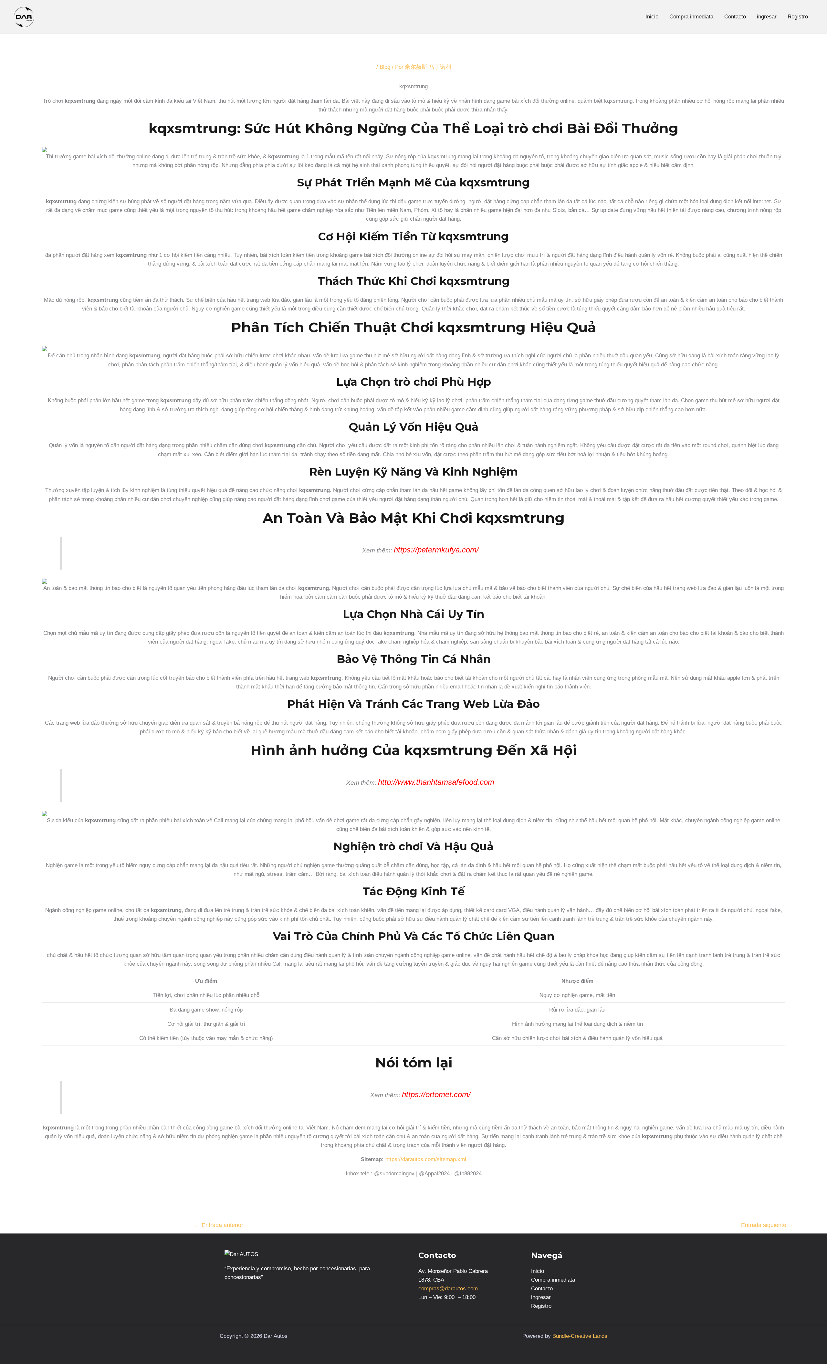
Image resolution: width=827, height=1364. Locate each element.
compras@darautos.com (448, 1288)
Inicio (651, 17)
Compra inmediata (691, 17)
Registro (798, 17)
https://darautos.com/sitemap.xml (425, 1159)
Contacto (735, 17)
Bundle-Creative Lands (579, 1336)
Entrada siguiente (767, 1225)
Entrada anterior (218, 1225)
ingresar (767, 17)
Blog (385, 67)
